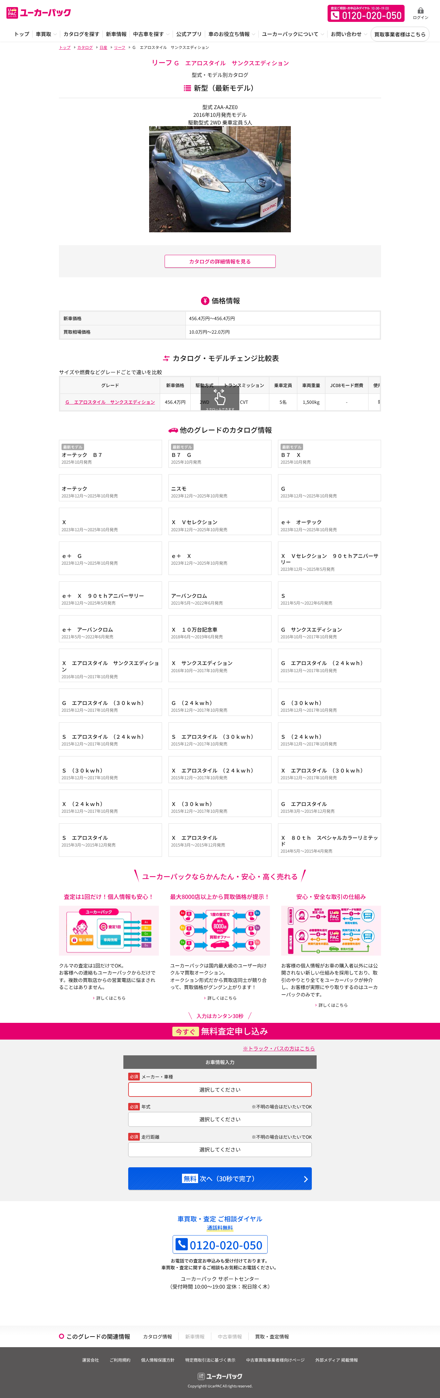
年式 (145, 1106)
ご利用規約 (120, 1360)
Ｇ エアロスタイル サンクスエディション (110, 402)
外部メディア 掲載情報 (336, 1360)
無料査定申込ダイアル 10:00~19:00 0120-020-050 (366, 13)
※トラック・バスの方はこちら (279, 1048)
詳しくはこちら (111, 998)
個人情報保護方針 (158, 1360)
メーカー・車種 (157, 1076)
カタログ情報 (157, 1336)
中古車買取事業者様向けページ (275, 1360)
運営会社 (90, 1360)
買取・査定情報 (272, 1336)
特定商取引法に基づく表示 (210, 1360)
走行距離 (150, 1137)
